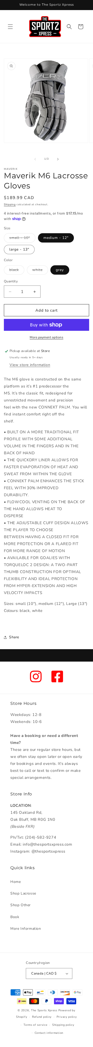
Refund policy (42, 1017)
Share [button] (14, 637)
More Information (25, 928)
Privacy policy (67, 1017)
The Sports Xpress (44, 1010)
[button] (10, 26)
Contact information (49, 1033)
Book (14, 916)
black (16, 271)
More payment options (46, 337)
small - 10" (22, 239)
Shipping (10, 204)
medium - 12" (55, 237)
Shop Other (20, 905)
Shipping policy (63, 1025)
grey (60, 269)
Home (15, 881)
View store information (30, 364)
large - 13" (19, 249)
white (40, 271)
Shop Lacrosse (23, 893)
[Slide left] (35, 159)
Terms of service (35, 1025)
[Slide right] (58, 159)
